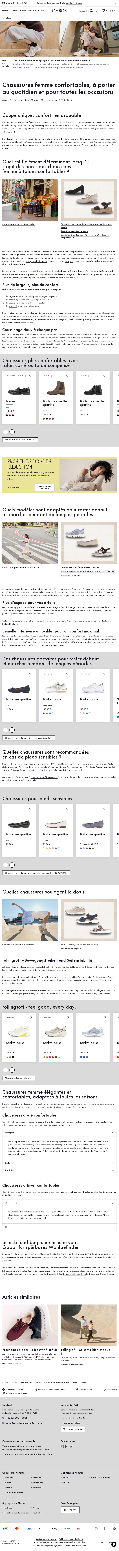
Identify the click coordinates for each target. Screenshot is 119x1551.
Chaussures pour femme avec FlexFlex (21, 567)
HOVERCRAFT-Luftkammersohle (44, 777)
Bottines (8, 1477)
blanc (53, 713)
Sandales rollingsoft (71, 575)
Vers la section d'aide (74, 1418)
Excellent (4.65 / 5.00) (14, 1389)
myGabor (37, 1513)
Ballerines (38, 1482)
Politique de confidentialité (71, 1539)
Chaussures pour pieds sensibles (93, 64)
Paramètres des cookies (75, 1546)
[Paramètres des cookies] (113, 1544)
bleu (50, 713)
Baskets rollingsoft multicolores (18, 945)
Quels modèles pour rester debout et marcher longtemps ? (42, 64)
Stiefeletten (26, 1212)
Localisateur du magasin (17, 1513)
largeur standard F (17, 296)
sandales (92, 621)
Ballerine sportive (18, 699)
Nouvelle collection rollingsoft (18, 1078)
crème (44, 848)
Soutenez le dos (21, 67)
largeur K (13, 306)
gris (47, 713)
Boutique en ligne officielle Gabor (51, 1389)
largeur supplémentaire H (20, 303)
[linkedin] (71, 1446)
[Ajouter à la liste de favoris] (30, 376)
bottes (5, 624)
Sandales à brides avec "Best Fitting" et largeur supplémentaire (85, 236)
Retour (7, 18)
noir (7, 415)
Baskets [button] (8, 1163)
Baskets (8, 1487)
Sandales (37, 1487)
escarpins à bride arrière (36, 261)
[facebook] (66, 1446)
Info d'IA (81, 1542)
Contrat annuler (74, 1429)
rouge (10, 415)
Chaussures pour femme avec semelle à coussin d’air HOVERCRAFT (36, 873)
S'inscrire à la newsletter (45, 487)
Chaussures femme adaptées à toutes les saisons (58, 67)
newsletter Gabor (74, 3)
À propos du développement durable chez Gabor (29, 1454)
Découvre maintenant (72, 1364)
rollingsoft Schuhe (10, 967)
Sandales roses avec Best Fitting (18, 224)
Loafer (10, 401)
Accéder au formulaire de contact (24, 1423)
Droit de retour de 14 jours (16, 1393)
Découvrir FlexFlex (11, 1364)
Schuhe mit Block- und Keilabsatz (20, 440)
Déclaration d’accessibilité (63, 1542)
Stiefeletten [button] (11, 1203)
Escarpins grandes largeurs (74, 231)
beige (84, 713)
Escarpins (37, 1477)
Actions (36, 1508)
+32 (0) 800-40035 (16, 1418)
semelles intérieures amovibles (35, 636)
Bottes (7, 1482)
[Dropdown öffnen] (9, 10)
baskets (82, 621)
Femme (5, 10)
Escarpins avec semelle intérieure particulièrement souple (86, 225)
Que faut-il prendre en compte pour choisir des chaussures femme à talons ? (51, 60)
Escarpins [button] (9, 1133)
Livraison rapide (85, 1389)
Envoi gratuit (112, 1389)
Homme (14, 10)
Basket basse (52, 699)
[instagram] (62, 1446)
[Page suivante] (12, 431)
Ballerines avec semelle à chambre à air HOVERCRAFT (88, 571)
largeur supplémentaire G (20, 300)
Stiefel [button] (8, 1227)
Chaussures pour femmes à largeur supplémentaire (28, 738)
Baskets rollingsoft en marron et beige (80, 945)
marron (44, 419)
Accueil (5, 1382)
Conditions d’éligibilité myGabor (47, 1546)
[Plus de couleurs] (59, 848)
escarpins (69, 261)
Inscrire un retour (71, 1423)
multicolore (44, 713)
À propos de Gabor (37, 10)
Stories (23, 10)
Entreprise (9, 1508)
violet (53, 419)
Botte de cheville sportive (55, 403)
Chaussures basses (13, 1492)
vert (56, 1057)
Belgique (72, 1510)
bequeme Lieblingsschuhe (74, 1274)
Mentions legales (41, 1542)
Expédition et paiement (46, 1539)
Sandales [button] (9, 1170)
